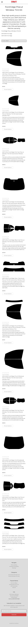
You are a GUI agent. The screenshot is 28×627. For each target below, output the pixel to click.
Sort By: (4, 40)
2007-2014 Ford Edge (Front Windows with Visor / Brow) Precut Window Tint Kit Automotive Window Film (13, 74)
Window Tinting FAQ (14, 566)
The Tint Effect (14, 583)
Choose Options (7, 89)
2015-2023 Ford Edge (7, 33)
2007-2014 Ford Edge (7, 35)
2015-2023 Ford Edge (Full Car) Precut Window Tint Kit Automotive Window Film (13, 412)
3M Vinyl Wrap (14, 586)
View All (14, 587)
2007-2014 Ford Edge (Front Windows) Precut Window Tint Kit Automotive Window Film (13, 114)
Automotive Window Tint (14, 574)
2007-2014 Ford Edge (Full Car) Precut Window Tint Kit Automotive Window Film (13, 153)
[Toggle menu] (2, 2)
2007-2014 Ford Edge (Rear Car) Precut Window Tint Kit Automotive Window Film (13, 241)
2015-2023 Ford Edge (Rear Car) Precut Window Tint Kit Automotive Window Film (13, 499)
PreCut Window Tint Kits (14, 576)
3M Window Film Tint (14, 584)
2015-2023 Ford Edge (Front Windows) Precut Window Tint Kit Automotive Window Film (13, 378)
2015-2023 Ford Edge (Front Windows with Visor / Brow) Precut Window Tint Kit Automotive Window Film (13, 327)
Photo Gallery (14, 565)
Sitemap (14, 568)
